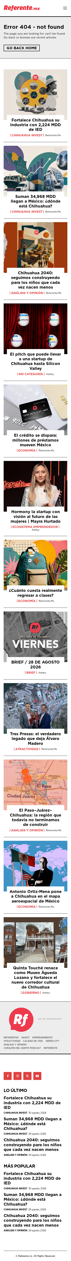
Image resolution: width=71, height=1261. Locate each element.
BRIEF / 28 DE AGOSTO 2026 (35, 664)
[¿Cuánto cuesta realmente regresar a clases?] (35, 565)
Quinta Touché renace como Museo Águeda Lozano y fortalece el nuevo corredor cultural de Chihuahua (35, 977)
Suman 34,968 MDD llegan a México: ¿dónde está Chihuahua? (35, 201)
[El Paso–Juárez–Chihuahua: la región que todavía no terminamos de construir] (35, 784)
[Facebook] (8, 1076)
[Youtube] (37, 1076)
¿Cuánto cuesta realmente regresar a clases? (35, 593)
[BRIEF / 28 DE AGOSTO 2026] (35, 636)
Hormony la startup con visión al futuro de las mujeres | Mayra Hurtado (36, 516)
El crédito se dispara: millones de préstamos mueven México (35, 440)
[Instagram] (17, 1076)
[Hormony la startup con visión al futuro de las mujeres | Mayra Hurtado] (35, 486)
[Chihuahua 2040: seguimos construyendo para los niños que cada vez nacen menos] (35, 247)
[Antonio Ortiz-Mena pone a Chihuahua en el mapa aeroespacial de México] (35, 866)
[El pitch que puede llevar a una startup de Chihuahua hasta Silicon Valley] (35, 328)
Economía (27, 450)
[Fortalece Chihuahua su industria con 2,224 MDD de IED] (35, 94)
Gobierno (30, 992)
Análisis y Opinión (27, 292)
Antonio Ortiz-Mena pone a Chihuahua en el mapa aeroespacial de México (35, 896)
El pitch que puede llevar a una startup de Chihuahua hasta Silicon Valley (35, 361)
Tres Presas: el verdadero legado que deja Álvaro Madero (35, 738)
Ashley (50, 374)
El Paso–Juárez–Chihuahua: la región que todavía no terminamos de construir (35, 817)
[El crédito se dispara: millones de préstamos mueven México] (35, 410)
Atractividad (27, 749)
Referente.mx (53, 135)
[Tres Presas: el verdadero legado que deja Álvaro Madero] (35, 708)
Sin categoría (31, 374)
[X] (27, 1076)
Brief (31, 672)
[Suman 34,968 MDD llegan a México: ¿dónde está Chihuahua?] (35, 171)
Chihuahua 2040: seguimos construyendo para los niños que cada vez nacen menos (35, 280)
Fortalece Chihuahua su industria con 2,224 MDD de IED (35, 124)
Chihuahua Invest (27, 135)
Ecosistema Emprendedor (35, 526)
